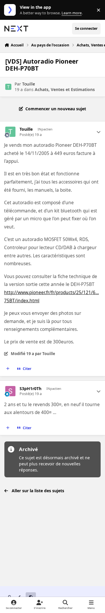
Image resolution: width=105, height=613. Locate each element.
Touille (28, 84)
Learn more (11, 10)
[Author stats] (98, 132)
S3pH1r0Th (30, 388)
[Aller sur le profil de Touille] (8, 87)
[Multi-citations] (7, 368)
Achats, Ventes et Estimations (65, 89)
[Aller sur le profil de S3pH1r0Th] (10, 391)
